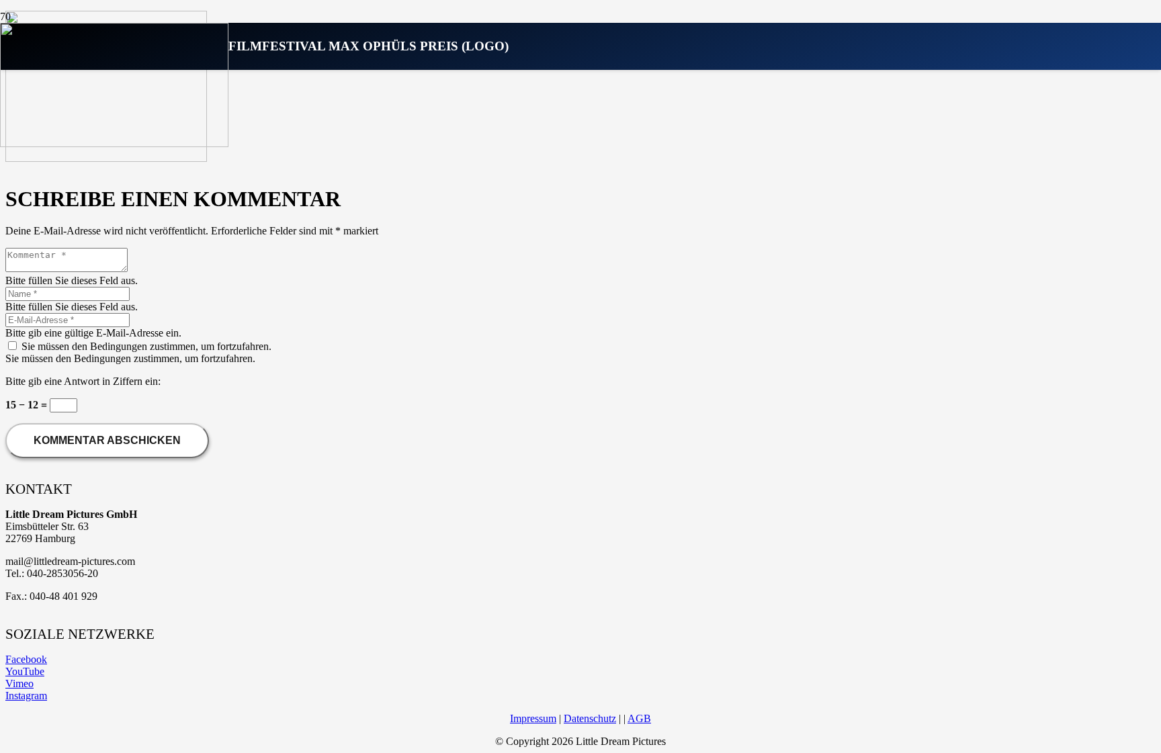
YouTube (24, 671)
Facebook (26, 659)
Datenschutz (590, 718)
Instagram (26, 695)
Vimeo (19, 683)
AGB (639, 718)
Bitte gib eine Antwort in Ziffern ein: (83, 381)
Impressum (533, 718)
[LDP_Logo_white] (114, 143)
